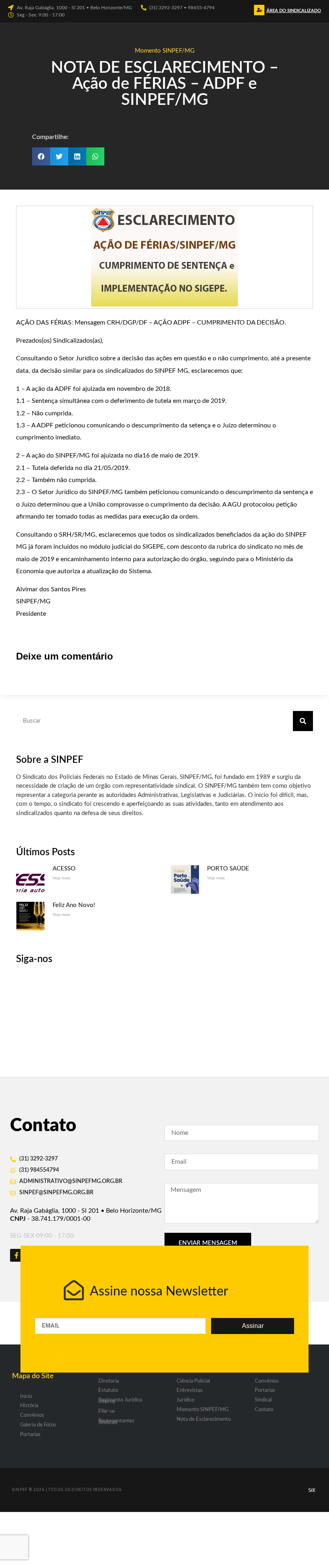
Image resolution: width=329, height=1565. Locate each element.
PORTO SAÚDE (228, 869)
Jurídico (185, 1400)
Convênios (32, 1415)
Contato (264, 1409)
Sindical (263, 1400)
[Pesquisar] (303, 721)
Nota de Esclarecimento (204, 1419)
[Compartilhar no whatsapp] (95, 156)
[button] (292, 13)
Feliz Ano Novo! (74, 905)
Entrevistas (190, 1390)
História (29, 1405)
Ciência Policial (193, 1381)
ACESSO (64, 869)
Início (26, 1396)
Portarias (30, 1434)
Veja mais (61, 878)
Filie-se (106, 1411)
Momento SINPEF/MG (165, 51)
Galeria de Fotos (38, 1425)
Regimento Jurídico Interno (120, 1400)
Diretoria (108, 1381)
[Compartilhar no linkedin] (77, 156)
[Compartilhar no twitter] (59, 156)
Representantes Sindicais (116, 1421)
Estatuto (108, 1390)
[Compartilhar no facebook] (41, 156)
